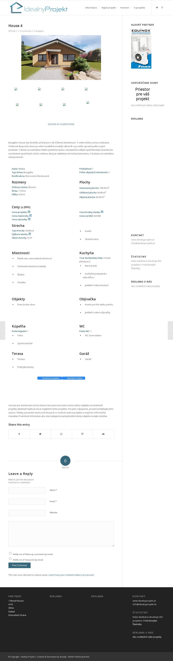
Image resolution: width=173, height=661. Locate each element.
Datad (11, 611)
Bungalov (40, 31)
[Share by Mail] (103, 434)
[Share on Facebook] (19, 434)
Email (53, 501)
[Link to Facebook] (162, 7)
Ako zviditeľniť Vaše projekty (147, 636)
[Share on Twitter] (40, 434)
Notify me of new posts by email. (28, 559)
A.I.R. (10, 604)
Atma (11, 607)
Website (53, 512)
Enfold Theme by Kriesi (78, 656)
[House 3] (2, 330)
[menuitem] (91, 7)
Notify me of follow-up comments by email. (33, 554)
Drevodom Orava (17, 615)
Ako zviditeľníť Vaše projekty (145, 286)
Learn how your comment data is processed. (71, 574)
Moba (22, 168)
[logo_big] (38, 7)
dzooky (63, 656)
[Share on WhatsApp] (61, 434)
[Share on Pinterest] (82, 434)
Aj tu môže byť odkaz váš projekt (147, 105)
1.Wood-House (16, 600)
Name (53, 489)
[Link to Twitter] (156, 7)
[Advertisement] (69, 394)
